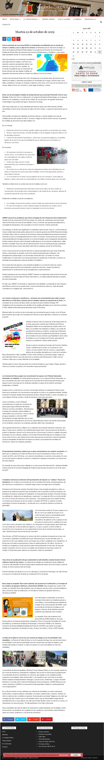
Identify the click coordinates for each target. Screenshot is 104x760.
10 (73, 44)
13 (86, 44)
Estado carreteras (44, 732)
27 (86, 52)
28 (91, 52)
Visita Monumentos (44, 739)
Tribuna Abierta (48, 19)
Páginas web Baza (33, 757)
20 (86, 48)
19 (82, 48)
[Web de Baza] (52, 8)
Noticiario (14, 19)
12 (82, 44)
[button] (101, 22)
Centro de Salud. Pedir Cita (47, 741)
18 (78, 48)
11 (78, 44)
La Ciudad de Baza (30, 19)
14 (91, 44)
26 (82, 52)
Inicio (4, 19)
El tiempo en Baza (44, 744)
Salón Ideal (42, 736)
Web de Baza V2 (90, 19)
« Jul (72, 59)
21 (91, 48)
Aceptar (75, 755)
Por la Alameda (64, 19)
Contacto (6, 25)
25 (78, 52)
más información (63, 755)
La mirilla (77, 19)
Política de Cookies (86, 757)
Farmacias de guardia (45, 734)
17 (73, 48)
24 (73, 52)
